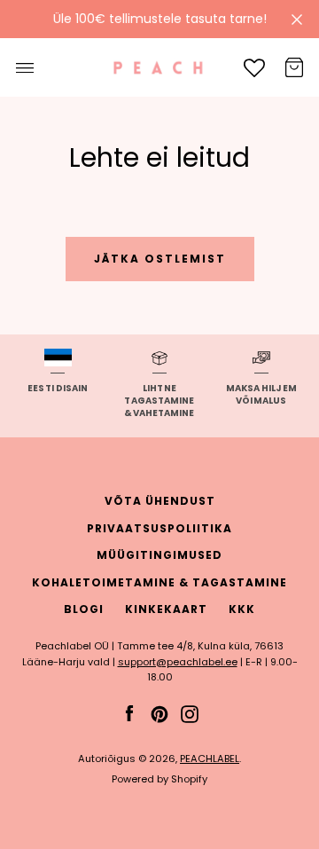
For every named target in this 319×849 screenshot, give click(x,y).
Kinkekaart (166, 609)
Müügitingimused (159, 554)
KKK (242, 609)
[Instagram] (189, 713)
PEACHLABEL (209, 758)
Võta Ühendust (160, 500)
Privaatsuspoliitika (159, 528)
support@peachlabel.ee (177, 662)
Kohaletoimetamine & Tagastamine (159, 582)
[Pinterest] (159, 713)
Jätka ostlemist (160, 258)
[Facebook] (129, 713)
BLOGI (84, 609)
